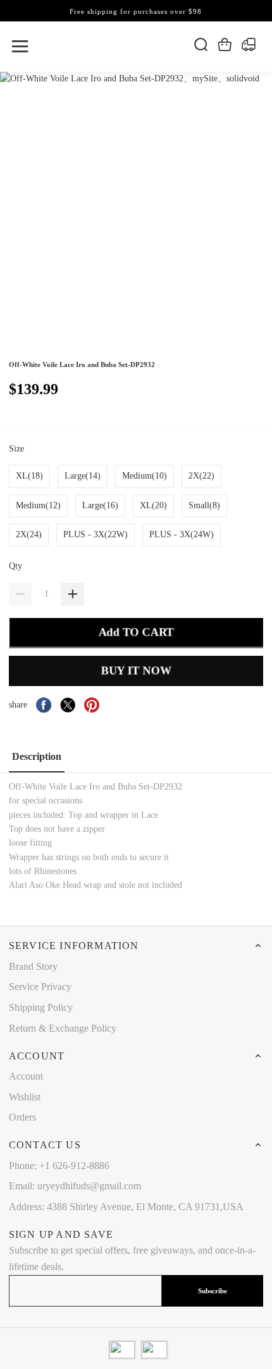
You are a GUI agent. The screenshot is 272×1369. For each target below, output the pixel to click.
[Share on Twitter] (67, 705)
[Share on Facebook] (43, 705)
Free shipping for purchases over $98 (136, 11)
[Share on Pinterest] (91, 705)
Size (18, 448)
